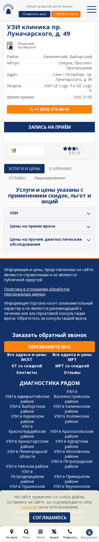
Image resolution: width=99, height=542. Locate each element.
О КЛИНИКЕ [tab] (60, 168)
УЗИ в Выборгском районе (27, 409)
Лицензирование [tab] (49, 177)
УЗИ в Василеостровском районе (72, 396)
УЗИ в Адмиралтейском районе (27, 399)
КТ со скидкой (27, 365)
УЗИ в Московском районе (72, 454)
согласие (29, 507)
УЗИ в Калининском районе (71, 409)
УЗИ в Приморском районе (72, 479)
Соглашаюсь (50, 517)
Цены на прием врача (32, 226)
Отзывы (72, 372)
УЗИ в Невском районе (27, 466)
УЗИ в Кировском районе (27, 419)
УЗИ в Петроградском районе (71, 464)
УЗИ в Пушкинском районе (27, 489)
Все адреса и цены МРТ (72, 357)
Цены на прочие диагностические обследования (46, 242)
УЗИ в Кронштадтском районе (27, 444)
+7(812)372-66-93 (66, 14)
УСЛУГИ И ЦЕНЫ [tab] (24, 168)
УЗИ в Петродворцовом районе (27, 476)
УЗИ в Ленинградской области (27, 454)
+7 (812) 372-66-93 (51, 109)
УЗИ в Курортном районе (71, 444)
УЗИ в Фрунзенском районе (71, 489)
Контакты (26, 372)
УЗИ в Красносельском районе (71, 434)
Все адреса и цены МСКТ (26, 357)
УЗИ (14, 212)
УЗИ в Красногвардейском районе (27, 431)
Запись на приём (49, 127)
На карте (28, 151)
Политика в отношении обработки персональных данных (37, 292)
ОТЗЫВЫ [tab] (17, 177)
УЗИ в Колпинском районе (71, 419)
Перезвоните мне (49, 347)
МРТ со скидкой (72, 365)
